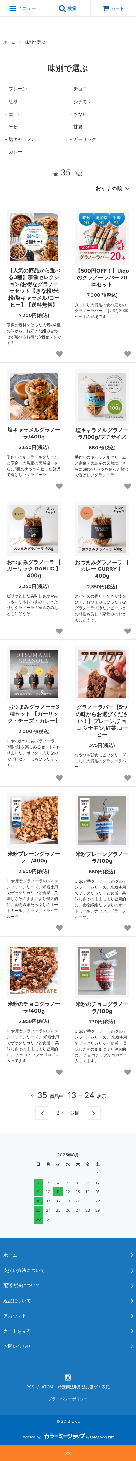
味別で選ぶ (35, 42)
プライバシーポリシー (68, 1398)
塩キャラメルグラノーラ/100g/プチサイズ (102, 433)
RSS (30, 1386)
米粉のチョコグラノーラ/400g (34, 1007)
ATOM (47, 1386)
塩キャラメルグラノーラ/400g (34, 433)
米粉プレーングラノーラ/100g (102, 857)
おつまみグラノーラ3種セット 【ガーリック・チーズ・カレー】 (34, 713)
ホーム (9, 42)
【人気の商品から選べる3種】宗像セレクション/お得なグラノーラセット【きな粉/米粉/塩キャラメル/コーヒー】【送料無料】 (34, 287)
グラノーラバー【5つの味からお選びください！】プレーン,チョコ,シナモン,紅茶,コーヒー (102, 721)
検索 (71, 8)
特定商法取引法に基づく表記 (84, 1386)
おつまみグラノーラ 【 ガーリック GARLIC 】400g (34, 569)
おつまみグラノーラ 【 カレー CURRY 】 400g (102, 569)
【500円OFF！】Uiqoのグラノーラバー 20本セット (102, 277)
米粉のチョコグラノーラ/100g (102, 1007)
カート (117, 8)
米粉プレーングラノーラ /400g (34, 857)
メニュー (26, 8)
